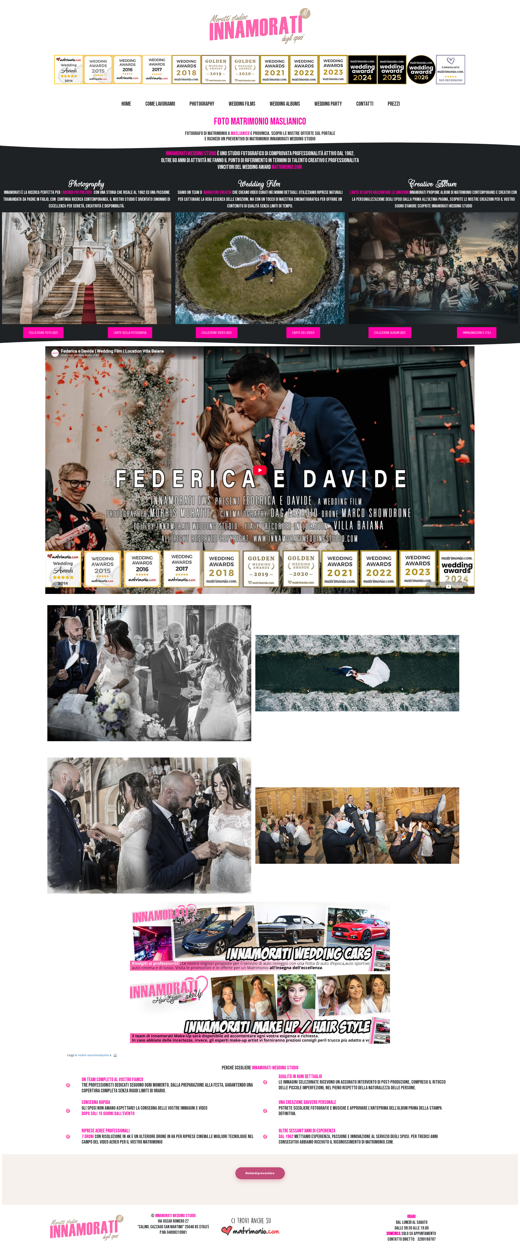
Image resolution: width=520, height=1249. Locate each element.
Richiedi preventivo (260, 1173)
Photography (202, 104)
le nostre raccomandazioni (92, 1055)
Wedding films (242, 104)
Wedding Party (328, 104)
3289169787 (426, 1239)
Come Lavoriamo (160, 104)
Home (126, 104)
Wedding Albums (285, 104)
